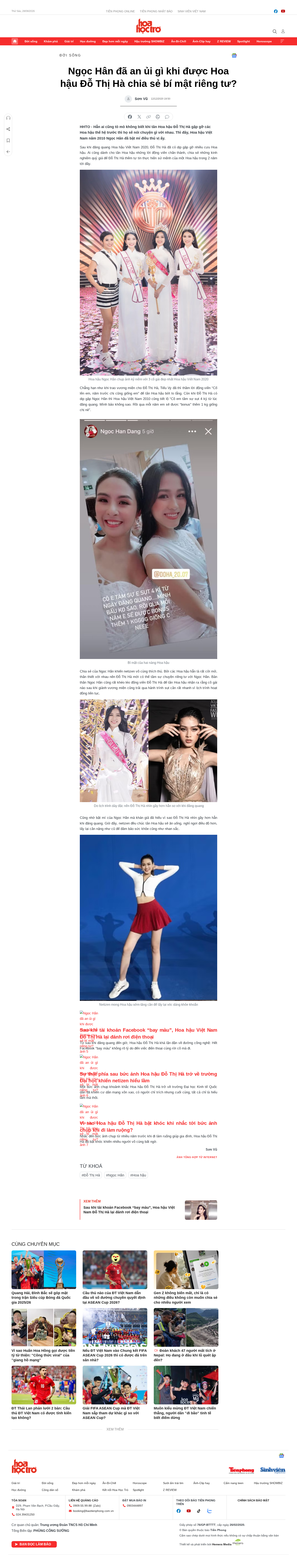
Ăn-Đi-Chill (178, 41)
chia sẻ (130, 117)
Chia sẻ (8, 129)
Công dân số (50, 1490)
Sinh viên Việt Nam (192, 11)
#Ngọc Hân (115, 1175)
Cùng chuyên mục (36, 1244)
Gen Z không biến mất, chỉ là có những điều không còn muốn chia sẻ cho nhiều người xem (185, 1297)
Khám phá (51, 41)
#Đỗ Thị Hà (91, 1175)
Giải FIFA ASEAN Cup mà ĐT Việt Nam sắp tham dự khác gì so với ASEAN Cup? (111, 1413)
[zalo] (211, 1511)
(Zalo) (97, 1505)
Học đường (88, 41)
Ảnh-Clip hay (202, 41)
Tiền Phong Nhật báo (156, 11)
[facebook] (275, 11)
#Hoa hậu (138, 1175)
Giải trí (69, 41)
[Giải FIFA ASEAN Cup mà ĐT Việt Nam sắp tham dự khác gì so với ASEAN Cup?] (115, 1385)
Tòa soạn (19, 1500)
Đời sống (31, 41)
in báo (158, 117)
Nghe (8, 118)
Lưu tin (8, 140)
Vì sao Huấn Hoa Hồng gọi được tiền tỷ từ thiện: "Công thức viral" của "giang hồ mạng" (43, 1355)
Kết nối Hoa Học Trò (115, 1490)
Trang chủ (15, 41)
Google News (234, 55)
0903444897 (135, 1505)
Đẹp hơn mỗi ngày (115, 41)
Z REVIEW (224, 41)
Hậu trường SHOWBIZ (149, 41)
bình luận (167, 117)
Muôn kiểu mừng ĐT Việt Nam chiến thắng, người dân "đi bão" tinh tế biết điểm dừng (185, 1413)
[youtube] (283, 11)
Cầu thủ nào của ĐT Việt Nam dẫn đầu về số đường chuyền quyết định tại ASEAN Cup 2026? (114, 1297)
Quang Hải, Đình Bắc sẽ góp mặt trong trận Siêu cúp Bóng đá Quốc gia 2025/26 (41, 1297)
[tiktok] (200, 1511)
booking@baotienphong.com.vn (93, 1510)
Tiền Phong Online (120, 11)
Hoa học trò (24, 1466)
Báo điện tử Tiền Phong (148, 26)
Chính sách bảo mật (253, 1500)
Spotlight (243, 41)
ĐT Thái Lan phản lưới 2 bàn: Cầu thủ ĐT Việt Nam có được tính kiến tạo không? (41, 1413)
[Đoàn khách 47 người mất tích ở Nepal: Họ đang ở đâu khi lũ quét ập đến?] (186, 1327)
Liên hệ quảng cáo (83, 1500)
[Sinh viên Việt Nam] (272, 1471)
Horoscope (264, 41)
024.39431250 (25, 1514)
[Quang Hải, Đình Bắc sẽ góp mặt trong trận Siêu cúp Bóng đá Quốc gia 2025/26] (44, 1269)
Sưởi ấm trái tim (173, 1483)
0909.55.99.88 (82, 1505)
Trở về (8, 152)
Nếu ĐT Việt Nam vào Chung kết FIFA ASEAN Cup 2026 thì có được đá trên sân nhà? (115, 1355)
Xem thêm (282, 41)
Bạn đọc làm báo (35, 1544)
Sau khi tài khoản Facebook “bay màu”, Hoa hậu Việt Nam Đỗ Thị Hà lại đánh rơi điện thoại (129, 1209)
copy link (148, 117)
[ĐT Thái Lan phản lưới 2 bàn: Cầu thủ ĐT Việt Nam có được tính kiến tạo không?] (44, 1385)
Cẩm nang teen (233, 1483)
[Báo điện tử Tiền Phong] (241, 1471)
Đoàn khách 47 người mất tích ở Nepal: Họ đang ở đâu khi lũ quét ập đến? (185, 1355)
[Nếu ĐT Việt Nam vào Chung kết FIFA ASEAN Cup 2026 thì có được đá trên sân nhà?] (115, 1327)
